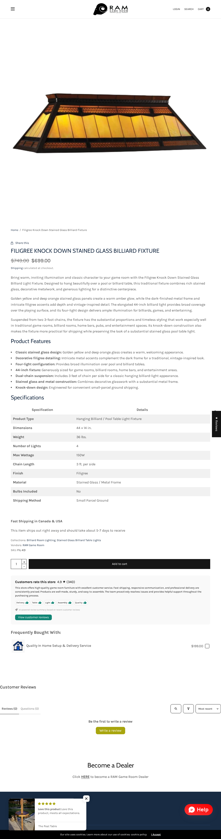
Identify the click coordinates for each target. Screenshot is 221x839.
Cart (201, 9)
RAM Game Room (33, 545)
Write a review (110, 730)
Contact (70, 812)
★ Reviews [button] (216, 424)
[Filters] (188, 708)
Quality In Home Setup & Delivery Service (58, 646)
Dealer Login (31, 812)
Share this (22, 243)
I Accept (156, 834)
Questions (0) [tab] (30, 708)
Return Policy (52, 812)
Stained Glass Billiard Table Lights (79, 540)
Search (189, 9)
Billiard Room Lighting (41, 540)
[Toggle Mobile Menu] (15, 9)
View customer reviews (33, 617)
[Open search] (175, 708)
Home (14, 230)
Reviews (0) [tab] (9, 708)
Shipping (17, 268)
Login (176, 9)
